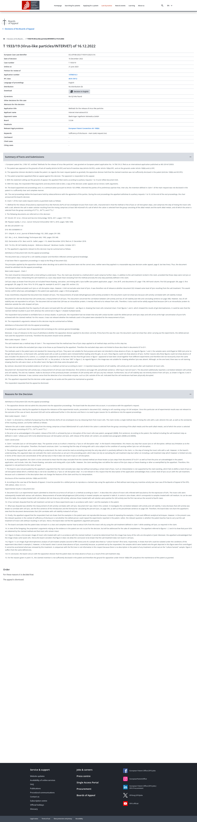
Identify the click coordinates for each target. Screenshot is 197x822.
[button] (98, 157)
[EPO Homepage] (30, 5)
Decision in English (81, 91)
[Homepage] (4, 39)
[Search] (162, 5)
